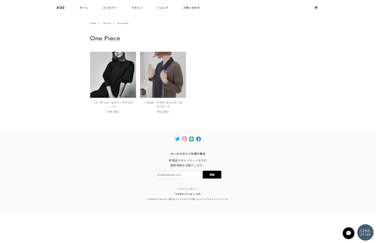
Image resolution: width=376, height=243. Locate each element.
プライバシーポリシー (188, 189)
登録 (212, 174)
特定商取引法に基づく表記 (188, 194)
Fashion (107, 23)
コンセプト (110, 8)
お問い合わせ (191, 8)
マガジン (137, 8)
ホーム (84, 8)
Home (93, 23)
